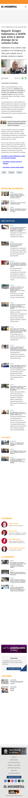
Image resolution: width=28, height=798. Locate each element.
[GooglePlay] (22, 781)
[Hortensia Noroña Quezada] (4, 549)
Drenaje (11, 172)
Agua (3, 172)
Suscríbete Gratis (14, 668)
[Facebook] (5, 781)
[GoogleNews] (15, 781)
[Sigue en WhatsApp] (22, 78)
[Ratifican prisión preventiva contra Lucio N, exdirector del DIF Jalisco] (5, 572)
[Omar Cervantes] (4, 524)
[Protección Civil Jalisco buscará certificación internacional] (5, 250)
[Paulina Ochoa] (4, 533)
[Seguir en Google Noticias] (25, 78)
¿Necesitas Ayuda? (14, 777)
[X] (9, 781)
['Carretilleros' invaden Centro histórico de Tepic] (5, 202)
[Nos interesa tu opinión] (14, 751)
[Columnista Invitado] (4, 541)
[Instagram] (12, 781)
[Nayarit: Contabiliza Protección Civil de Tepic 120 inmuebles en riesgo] (5, 209)
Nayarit (19, 172)
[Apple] (19, 781)
